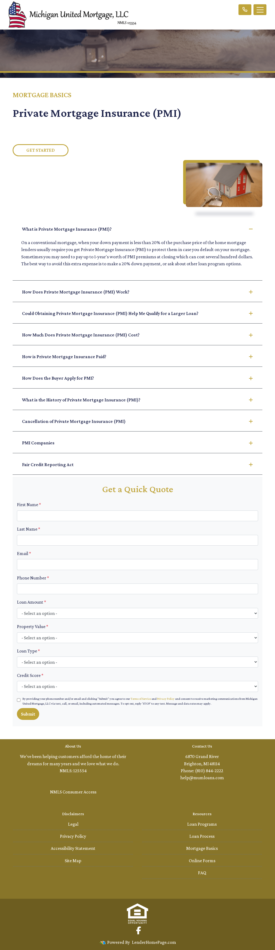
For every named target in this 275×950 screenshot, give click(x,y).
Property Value (32, 626)
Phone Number (33, 578)
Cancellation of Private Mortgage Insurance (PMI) (74, 421)
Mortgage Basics (202, 848)
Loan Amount (31, 602)
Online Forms (202, 860)
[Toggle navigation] (260, 9)
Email (24, 553)
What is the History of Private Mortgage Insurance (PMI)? (81, 400)
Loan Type (28, 651)
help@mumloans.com (202, 777)
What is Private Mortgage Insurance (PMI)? (67, 229)
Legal (73, 824)
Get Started (40, 150)
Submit (28, 714)
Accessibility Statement (73, 848)
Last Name (28, 529)
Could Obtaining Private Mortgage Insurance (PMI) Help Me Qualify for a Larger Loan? (110, 313)
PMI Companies (38, 442)
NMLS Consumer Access (73, 792)
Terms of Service (141, 699)
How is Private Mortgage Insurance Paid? (64, 356)
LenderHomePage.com (154, 942)
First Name (29, 504)
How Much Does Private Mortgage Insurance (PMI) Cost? (81, 335)
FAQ (202, 872)
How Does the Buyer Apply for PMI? (58, 378)
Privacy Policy (166, 699)
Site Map (73, 860)
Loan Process (202, 836)
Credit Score (30, 675)
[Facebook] (138, 930)
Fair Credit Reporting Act (48, 464)
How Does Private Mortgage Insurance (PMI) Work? (75, 292)
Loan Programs (202, 824)
